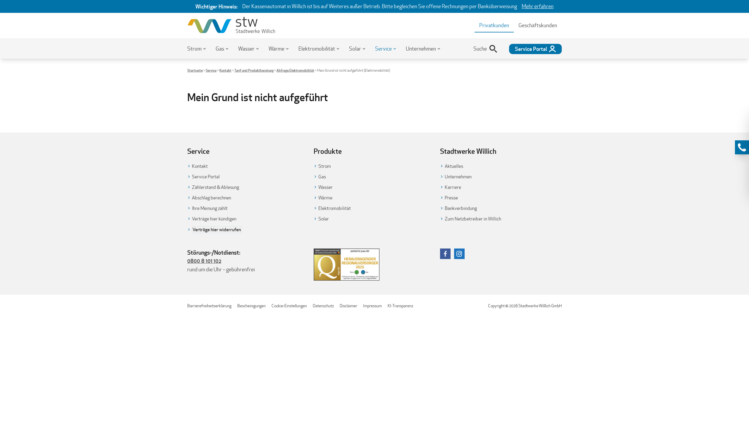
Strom (194, 48)
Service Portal (206, 177)
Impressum (372, 305)
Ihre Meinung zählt (210, 208)
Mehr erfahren (538, 6)
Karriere (453, 187)
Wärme (276, 48)
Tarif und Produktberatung (254, 70)
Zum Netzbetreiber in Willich (473, 219)
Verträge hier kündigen (214, 219)
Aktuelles (454, 166)
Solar (355, 48)
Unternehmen (421, 48)
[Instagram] (459, 254)
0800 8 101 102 (204, 260)
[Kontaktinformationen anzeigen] (742, 147)
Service (383, 48)
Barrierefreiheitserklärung (209, 305)
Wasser (246, 48)
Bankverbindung (461, 208)
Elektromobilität (316, 48)
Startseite (195, 70)
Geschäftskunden (537, 25)
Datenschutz (323, 305)
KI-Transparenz (400, 305)
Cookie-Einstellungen (289, 305)
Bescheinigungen (251, 305)
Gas (220, 48)
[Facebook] (445, 254)
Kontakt (225, 70)
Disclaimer (348, 305)
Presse (451, 198)
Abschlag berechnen (211, 198)
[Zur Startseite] (231, 25)
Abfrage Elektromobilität (295, 70)
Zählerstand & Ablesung (215, 187)
